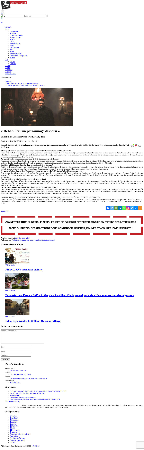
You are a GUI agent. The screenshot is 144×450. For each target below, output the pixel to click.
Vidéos (12, 62)
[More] (140, 208)
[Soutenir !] (72, 225)
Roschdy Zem (15, 382)
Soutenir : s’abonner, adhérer (20, 434)
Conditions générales (17, 438)
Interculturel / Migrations (18, 56)
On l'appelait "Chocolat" (18, 370)
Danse (12, 41)
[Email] (116, 208)
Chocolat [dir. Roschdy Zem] (20, 374)
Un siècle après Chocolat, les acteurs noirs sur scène (28, 378)
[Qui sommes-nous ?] (2, 19)
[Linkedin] (120, 208)
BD (11, 49)
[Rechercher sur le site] (2, 11)
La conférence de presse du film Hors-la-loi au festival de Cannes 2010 (35, 399)
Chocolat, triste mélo (22, 238)
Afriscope (8, 70)
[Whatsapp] (124, 208)
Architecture (14, 47)
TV (6, 60)
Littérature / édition (16, 35)
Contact (12, 442)
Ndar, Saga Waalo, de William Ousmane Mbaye (33, 321)
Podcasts (13, 64)
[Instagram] (128, 208)
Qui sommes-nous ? (12, 405)
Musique (13, 33)
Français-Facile (10, 74)
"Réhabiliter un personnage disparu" (23, 397)
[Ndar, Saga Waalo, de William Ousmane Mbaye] (17, 314)
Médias (12, 58)
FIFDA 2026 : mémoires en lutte (24, 269)
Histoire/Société (15, 54)
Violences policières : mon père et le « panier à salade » (25, 85)
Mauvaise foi (14, 395)
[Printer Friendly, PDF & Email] (136, 147)
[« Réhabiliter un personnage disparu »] (37, 125)
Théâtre (12, 39)
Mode (12, 51)
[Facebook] (108, 208)
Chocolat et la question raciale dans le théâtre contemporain (34, 240)
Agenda (8, 72)
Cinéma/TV (14, 31)
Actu (7, 29)
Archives (36, 446)
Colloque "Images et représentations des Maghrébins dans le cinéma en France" (38, 391)
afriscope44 (5, 211)
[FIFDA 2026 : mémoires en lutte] (17, 263)
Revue (7, 68)
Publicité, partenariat (17, 440)
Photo (12, 45)
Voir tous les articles (12, 401)
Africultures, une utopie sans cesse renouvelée (21, 83)
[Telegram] (132, 208)
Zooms (7, 66)
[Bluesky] (136, 208)
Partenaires (14, 436)
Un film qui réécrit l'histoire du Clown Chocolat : (27, 393)
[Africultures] (14, 9)
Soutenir (8, 81)
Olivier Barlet (10, 265)
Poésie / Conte (15, 37)
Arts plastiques (15, 43)
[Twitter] (112, 208)
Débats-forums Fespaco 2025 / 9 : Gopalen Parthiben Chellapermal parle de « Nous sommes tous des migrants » (69, 295)
